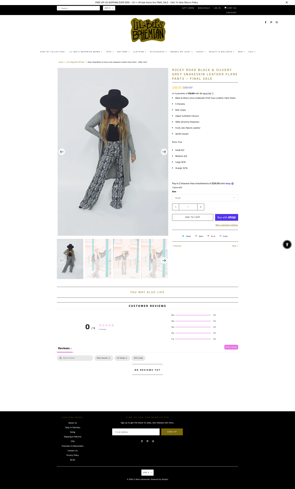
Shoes (200, 52)
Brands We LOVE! (181, 52)
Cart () (232, 8)
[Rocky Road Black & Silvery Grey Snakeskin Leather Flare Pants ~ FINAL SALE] (113, 152)
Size (174, 191)
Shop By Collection (52, 52)
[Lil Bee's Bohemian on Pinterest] (271, 22)
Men (240, 52)
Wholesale (204, 8)
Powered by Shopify (159, 479)
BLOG (72, 459)
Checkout (231, 12)
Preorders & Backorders (72, 446)
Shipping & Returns (72, 436)
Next (234, 245)
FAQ (72, 441)
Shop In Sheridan (72, 427)
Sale (251, 52)
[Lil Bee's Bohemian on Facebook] (266, 22)
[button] (205, 93)
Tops (109, 52)
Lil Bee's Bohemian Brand (84, 52)
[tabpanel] (147, 380)
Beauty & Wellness (220, 52)
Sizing (72, 432)
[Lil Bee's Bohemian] (149, 31)
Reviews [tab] (65, 348)
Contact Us (73, 450)
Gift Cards (188, 8)
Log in (217, 8)
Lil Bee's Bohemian (142, 479)
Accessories (157, 52)
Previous (177, 245)
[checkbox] (138, 358)
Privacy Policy (72, 455)
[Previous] (61, 151)
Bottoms (122, 52)
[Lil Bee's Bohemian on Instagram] (277, 22)
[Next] (164, 151)
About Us (72, 422)
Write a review (231, 347)
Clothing (138, 52)
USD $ (108, 8)
